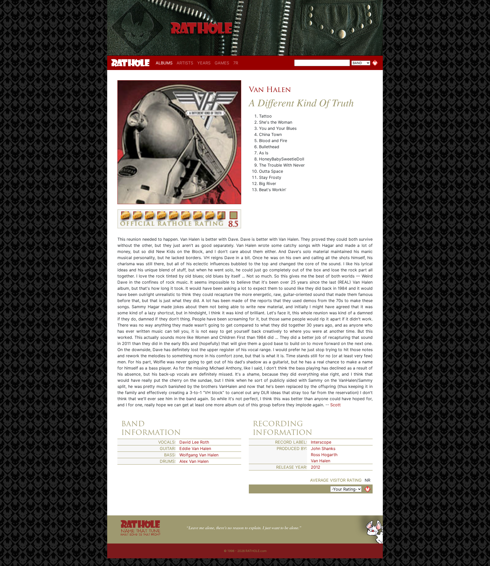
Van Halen (270, 89)
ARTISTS (185, 62)
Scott (335, 404)
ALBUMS (165, 62)
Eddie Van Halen (195, 448)
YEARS (204, 62)
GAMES (222, 62)
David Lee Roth (194, 442)
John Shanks (323, 448)
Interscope (321, 442)
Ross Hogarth (324, 454)
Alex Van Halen (194, 461)
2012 (315, 467)
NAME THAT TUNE (140, 532)
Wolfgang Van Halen (198, 454)
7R (235, 62)
